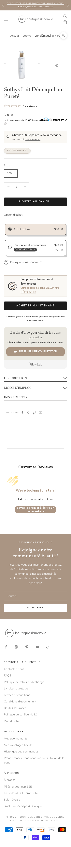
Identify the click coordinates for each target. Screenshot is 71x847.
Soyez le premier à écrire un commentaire (35, 509)
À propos (9, 780)
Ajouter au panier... (35, 201)
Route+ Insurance (15, 708)
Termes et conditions (17, 695)
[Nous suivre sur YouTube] (37, 647)
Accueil (14, 35)
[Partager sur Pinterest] (34, 412)
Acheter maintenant (35, 305)
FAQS (7, 675)
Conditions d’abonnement (20, 701)
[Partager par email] (40, 412)
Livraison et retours (16, 688)
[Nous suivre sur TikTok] (48, 647)
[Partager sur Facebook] (22, 412)
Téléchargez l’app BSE (18, 786)
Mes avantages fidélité (18, 745)
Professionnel (17, 151)
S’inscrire (35, 608)
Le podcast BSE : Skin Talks (21, 793)
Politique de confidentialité (20, 714)
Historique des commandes (21, 751)
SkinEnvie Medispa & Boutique (23, 806)
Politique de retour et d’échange (24, 682)
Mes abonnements (15, 738)
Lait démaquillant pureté (50, 35)
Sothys (27, 35)
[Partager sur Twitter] (27, 412)
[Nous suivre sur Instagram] (16, 647)
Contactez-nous (14, 669)
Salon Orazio (12, 799)
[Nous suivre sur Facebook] (6, 647)
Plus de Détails (32, 140)
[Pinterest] (57, 66)
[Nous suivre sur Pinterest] (26, 647)
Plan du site (11, 721)
